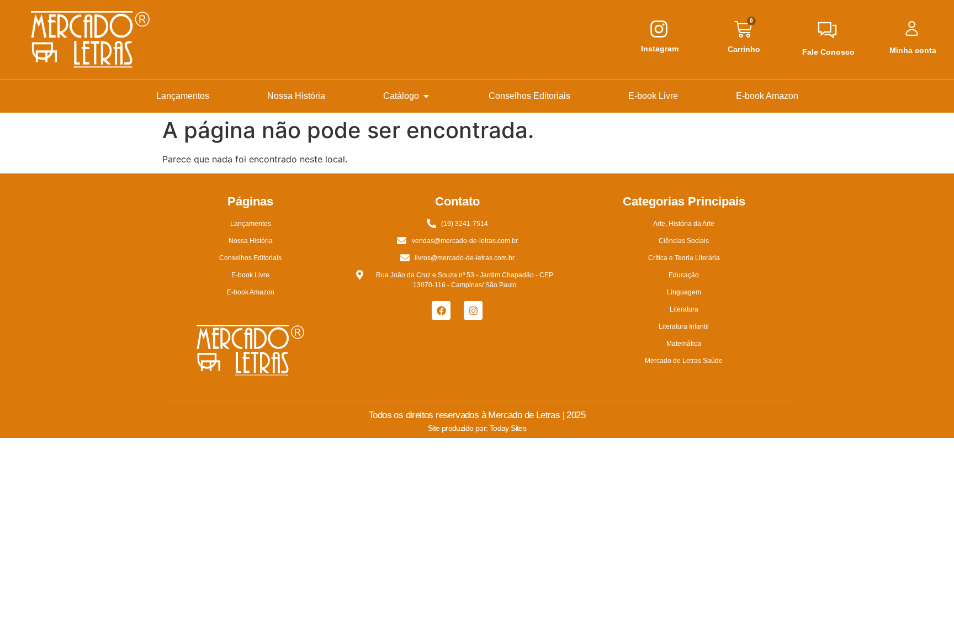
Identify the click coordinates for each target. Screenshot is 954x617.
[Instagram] (473, 310)
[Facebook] (441, 310)
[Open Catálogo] (426, 96)
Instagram (660, 48)
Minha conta (912, 50)
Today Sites (508, 428)
